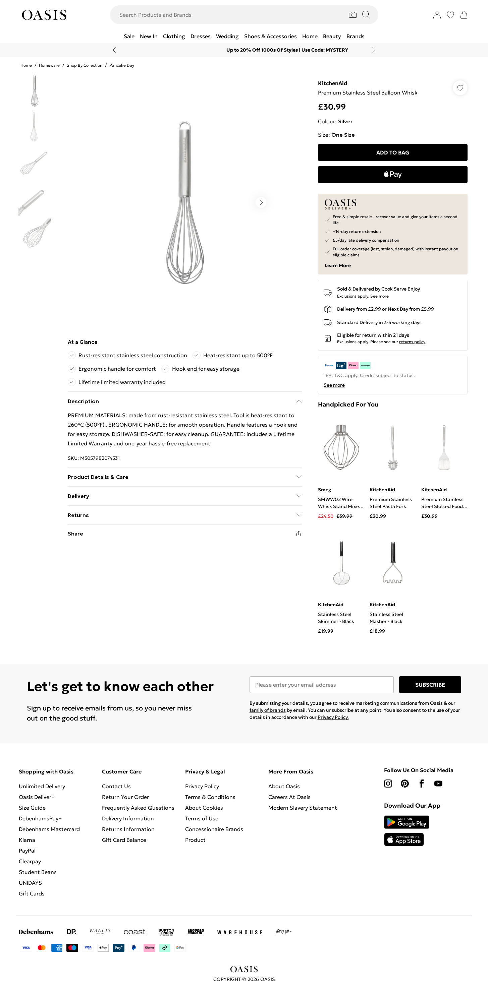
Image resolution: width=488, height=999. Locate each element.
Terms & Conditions (210, 797)
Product (195, 839)
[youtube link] (438, 783)
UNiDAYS (30, 882)
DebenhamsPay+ (40, 818)
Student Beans (38, 872)
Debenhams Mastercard (49, 829)
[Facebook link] (422, 783)
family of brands (268, 710)
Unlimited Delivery (42, 786)
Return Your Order (125, 797)
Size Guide (32, 807)
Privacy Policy (202, 786)
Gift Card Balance (124, 839)
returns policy (412, 341)
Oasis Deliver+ (37, 797)
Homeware (49, 65)
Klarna (27, 839)
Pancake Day (121, 65)
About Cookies (204, 807)
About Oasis (284, 786)
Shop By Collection (84, 65)
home (26, 65)
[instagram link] (388, 783)
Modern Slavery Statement (302, 807)
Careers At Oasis (289, 797)
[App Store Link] (406, 830)
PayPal (27, 850)
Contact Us (116, 786)
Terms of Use (201, 818)
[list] (184, 202)
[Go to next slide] (261, 202)
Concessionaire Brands (214, 829)
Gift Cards (32, 893)
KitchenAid (332, 83)
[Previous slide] (114, 50)
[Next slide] (374, 50)
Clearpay (30, 861)
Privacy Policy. (333, 717)
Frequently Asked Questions (138, 807)
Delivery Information (128, 818)
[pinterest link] (405, 783)
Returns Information (128, 829)
